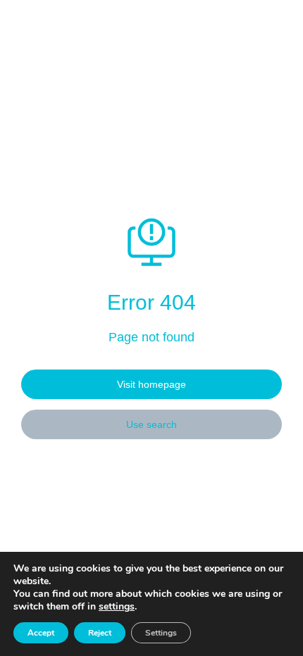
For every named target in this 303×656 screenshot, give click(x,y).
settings (117, 606)
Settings (161, 632)
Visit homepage (151, 384)
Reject (99, 632)
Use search (151, 424)
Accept (40, 632)
